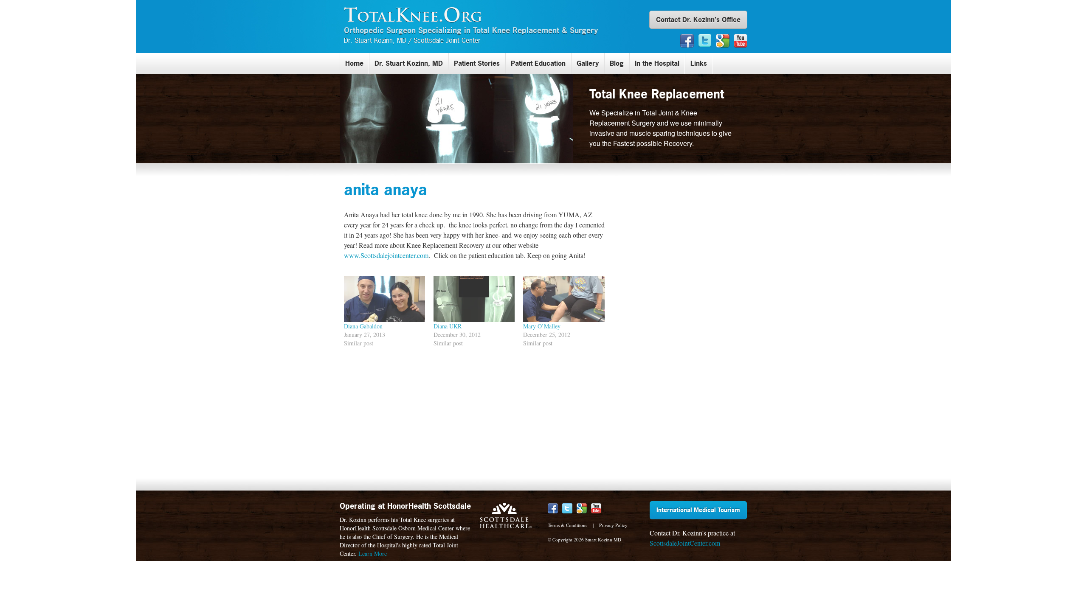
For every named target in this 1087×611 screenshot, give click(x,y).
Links (698, 63)
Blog (617, 63)
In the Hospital (657, 63)
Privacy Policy (613, 525)
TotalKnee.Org (413, 15)
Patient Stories (477, 63)
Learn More (372, 553)
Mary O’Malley (541, 326)
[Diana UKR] (474, 299)
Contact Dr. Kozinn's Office (698, 19)
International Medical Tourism (698, 510)
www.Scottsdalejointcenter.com (386, 255)
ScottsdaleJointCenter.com (685, 542)
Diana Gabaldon (363, 326)
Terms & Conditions (567, 525)
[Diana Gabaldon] (384, 299)
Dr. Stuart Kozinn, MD (409, 63)
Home (354, 63)
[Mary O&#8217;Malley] (563, 299)
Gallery (588, 63)
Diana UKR (448, 326)
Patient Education (538, 63)
